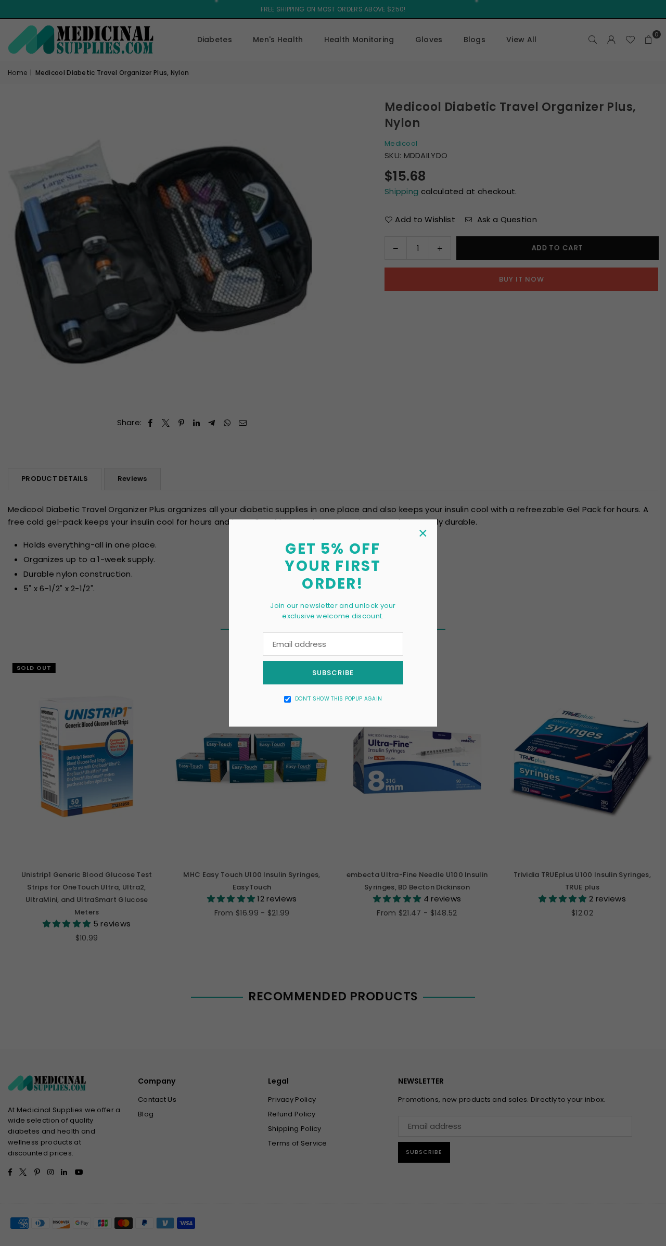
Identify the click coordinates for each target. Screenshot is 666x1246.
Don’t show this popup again (338, 699)
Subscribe (333, 673)
